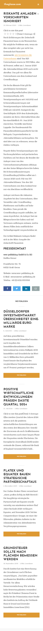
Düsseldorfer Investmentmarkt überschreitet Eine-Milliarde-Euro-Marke (21, 319)
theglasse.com (12, 4)
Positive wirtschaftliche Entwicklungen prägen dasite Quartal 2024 (18, 397)
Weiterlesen (21, 375)
